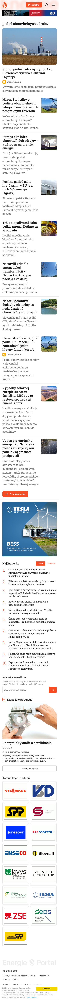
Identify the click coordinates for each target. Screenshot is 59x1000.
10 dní (40, 563)
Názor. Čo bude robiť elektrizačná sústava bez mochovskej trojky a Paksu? (31, 655)
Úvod (5, 5)
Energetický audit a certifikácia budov (27, 745)
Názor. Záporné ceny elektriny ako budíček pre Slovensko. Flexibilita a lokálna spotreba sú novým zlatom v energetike (32, 645)
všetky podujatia (29, 768)
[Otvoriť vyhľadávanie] (46, 5)
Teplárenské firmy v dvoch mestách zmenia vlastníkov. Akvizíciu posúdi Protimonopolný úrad (28, 665)
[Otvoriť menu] (53, 5)
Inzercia (6, 979)
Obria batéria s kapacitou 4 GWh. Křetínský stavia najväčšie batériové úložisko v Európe (29, 572)
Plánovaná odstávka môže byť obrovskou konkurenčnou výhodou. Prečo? (31, 583)
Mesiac (51, 563)
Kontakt (16, 979)
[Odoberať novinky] (53, 690)
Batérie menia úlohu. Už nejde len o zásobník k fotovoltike (28, 603)
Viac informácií (32, 997)
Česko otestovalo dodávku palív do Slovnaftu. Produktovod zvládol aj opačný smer (31, 622)
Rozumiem (46, 989)
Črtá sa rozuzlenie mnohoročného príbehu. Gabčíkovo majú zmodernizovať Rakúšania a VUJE (32, 633)
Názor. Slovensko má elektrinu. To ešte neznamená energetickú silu (30, 612)
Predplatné (33, 4)
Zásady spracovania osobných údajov (19, 975)
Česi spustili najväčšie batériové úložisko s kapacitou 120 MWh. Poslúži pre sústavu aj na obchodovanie (32, 593)
